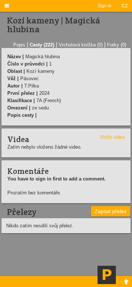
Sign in (104, 5)
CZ (125, 5)
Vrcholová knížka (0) (81, 45)
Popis (19, 45)
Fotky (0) (116, 45)
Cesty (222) (42, 45)
